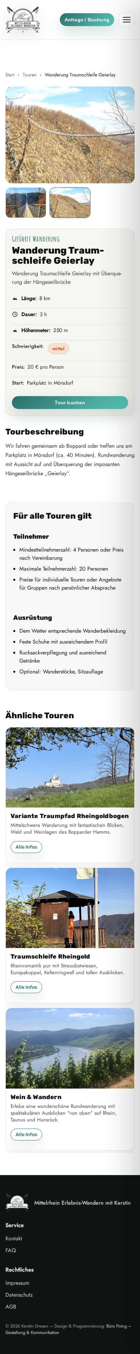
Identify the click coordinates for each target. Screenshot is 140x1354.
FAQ (10, 1250)
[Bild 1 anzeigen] (25, 202)
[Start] (22, 19)
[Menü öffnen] (127, 19)
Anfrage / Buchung (87, 19)
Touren (29, 75)
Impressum (17, 1283)
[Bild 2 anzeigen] (70, 202)
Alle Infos (26, 847)
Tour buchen (70, 402)
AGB (10, 1307)
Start (9, 75)
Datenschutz (19, 1295)
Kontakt (13, 1238)
